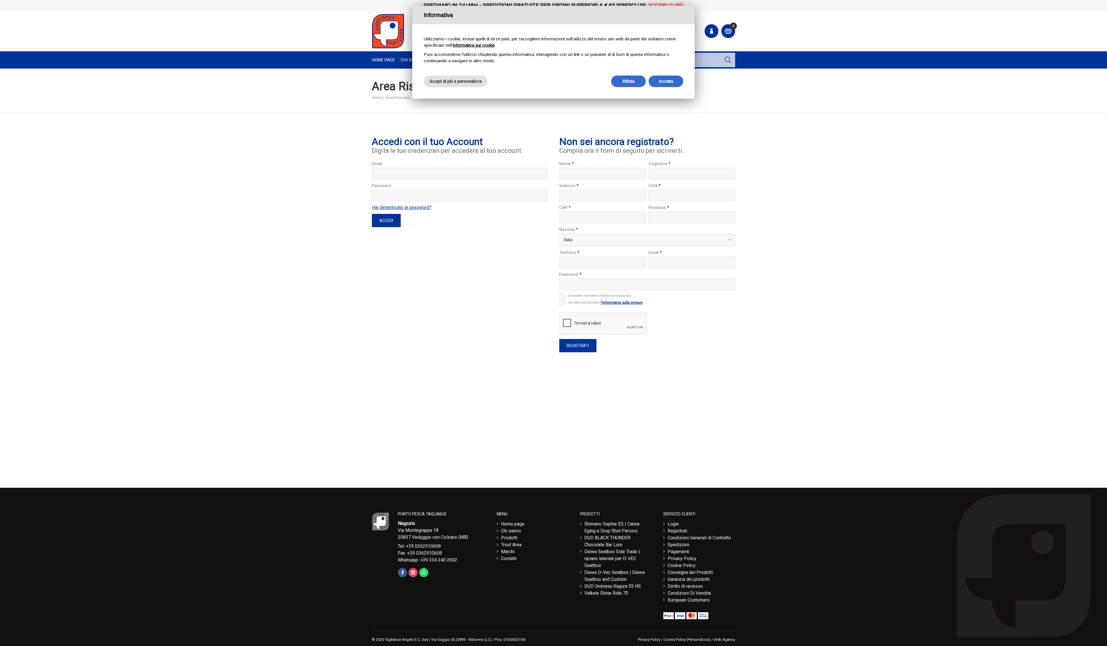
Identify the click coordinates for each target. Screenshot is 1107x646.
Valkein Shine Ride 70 (606, 593)
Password (381, 185)
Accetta (666, 81)
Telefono (569, 252)
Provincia (659, 207)
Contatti (509, 558)
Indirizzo (569, 185)
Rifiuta (628, 81)
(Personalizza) (699, 639)
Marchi (508, 551)
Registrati (677, 531)
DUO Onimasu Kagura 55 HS (612, 586)
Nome (566, 163)
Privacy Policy (682, 558)
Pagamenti (678, 551)
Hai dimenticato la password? (402, 207)
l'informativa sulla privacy (622, 302)
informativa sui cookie (474, 45)
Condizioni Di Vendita (689, 593)
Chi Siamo (411, 60)
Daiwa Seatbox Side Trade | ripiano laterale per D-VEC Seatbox (612, 558)
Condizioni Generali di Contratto (699, 537)
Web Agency (724, 639)
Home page (383, 60)
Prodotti (509, 537)
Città (655, 185)
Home (377, 97)
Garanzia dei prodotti (688, 579)
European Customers (689, 600)
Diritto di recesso (685, 586)
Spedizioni (678, 544)
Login (673, 524)
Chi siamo (511, 531)
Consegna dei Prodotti (690, 572)
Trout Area (511, 544)
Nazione (568, 229)
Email (377, 163)
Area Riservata (398, 97)
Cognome (660, 163)
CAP (565, 207)
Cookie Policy (682, 565)
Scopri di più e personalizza (456, 81)
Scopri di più (666, 5)
